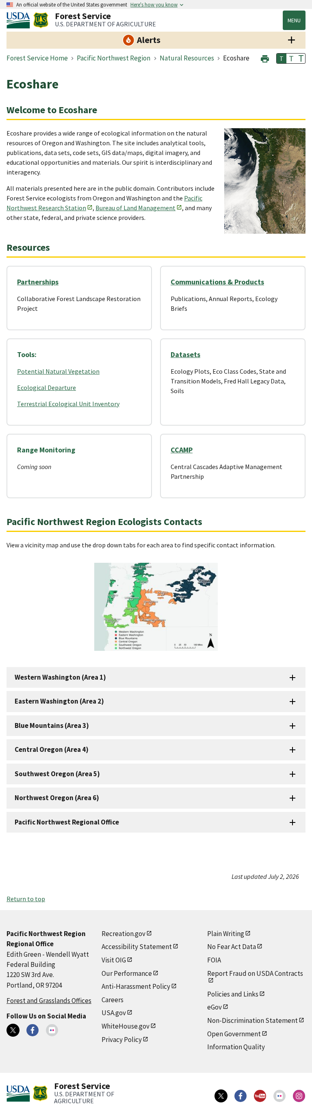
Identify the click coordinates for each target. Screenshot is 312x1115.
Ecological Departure (46, 387)
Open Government (234, 1033)
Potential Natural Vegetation (58, 371)
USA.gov (114, 1012)
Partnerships (37, 281)
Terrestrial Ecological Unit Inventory (68, 404)
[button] (265, 58)
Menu (294, 20)
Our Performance (127, 973)
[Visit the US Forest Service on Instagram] (299, 1095)
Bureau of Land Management (135, 208)
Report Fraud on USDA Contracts (255, 973)
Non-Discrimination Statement (252, 1020)
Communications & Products (217, 281)
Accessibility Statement (137, 946)
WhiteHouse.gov (126, 1026)
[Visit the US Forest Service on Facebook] (240, 1095)
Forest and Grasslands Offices (48, 1000)
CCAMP (182, 449)
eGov (214, 1007)
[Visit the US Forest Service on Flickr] (279, 1095)
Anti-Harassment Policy (136, 986)
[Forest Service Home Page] (40, 20)
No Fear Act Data (231, 946)
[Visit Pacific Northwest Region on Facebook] (32, 1030)
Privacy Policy (122, 1039)
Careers (113, 999)
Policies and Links (232, 994)
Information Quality (236, 1046)
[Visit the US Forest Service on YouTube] (260, 1095)
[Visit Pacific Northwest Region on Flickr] (52, 1030)
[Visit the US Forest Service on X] (221, 1095)
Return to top (25, 899)
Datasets (185, 354)
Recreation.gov (123, 933)
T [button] (282, 58)
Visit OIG (114, 960)
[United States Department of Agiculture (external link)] (19, 20)
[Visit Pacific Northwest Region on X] (13, 1030)
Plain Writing (225, 933)
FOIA (214, 960)
